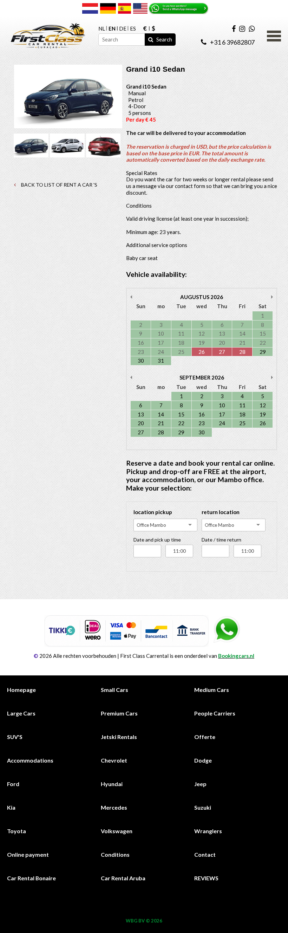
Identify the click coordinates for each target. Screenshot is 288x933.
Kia (11, 807)
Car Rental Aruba (123, 878)
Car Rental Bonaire (31, 878)
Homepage (21, 689)
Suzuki (202, 807)
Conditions (115, 854)
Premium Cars (119, 713)
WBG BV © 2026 (144, 921)
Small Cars (114, 689)
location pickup (152, 512)
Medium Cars (211, 689)
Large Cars (21, 713)
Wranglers (208, 831)
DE (122, 28)
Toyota (16, 831)
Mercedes (114, 807)
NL (101, 28)
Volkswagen (116, 831)
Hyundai (112, 783)
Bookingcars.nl (236, 656)
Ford (13, 783)
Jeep (200, 783)
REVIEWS (206, 878)
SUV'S (14, 736)
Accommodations (30, 760)
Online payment (28, 854)
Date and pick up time (157, 540)
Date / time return (221, 540)
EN (112, 28)
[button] (274, 35)
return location (221, 512)
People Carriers (214, 713)
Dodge (203, 760)
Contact (205, 854)
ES (133, 28)
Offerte (204, 736)
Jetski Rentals (119, 736)
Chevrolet (114, 760)
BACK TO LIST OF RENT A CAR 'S (58, 185)
